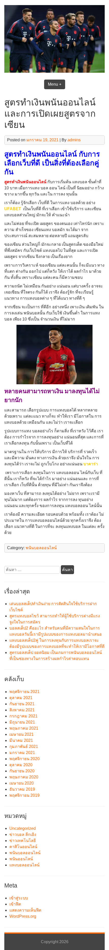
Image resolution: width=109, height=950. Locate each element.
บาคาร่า (90, 464)
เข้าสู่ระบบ (18, 898)
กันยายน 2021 (21, 704)
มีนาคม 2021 (21, 740)
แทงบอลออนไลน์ (24, 865)
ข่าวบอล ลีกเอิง (22, 834)
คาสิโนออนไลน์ (23, 847)
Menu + (54, 84)
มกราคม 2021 (22, 752)
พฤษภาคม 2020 (23, 777)
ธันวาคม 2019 (22, 789)
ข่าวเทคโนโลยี (22, 840)
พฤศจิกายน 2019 (24, 795)
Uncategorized (22, 828)
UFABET (12, 209)
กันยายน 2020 (21, 771)
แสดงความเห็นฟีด (25, 910)
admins (74, 140)
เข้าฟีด (15, 904)
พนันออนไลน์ (21, 859)
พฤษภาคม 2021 (23, 728)
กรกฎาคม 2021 (23, 716)
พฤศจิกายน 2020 (24, 759)
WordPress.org (22, 916)
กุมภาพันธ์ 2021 (23, 746)
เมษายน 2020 (21, 783)
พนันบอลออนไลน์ (41, 548)
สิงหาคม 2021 (22, 710)
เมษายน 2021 (21, 734)
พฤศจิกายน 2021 (24, 691)
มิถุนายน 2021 (22, 722)
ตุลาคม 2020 (20, 765)
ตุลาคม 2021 (20, 698)
